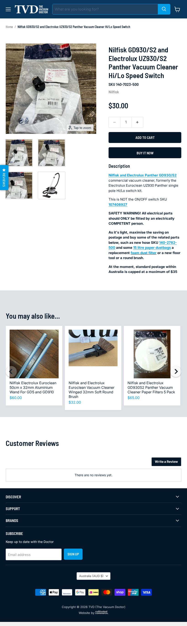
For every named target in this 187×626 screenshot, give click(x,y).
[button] (19, 152)
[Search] (164, 9)
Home (9, 27)
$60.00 (16, 397)
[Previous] (11, 371)
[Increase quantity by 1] (137, 122)
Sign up (73, 554)
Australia (91, 576)
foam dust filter (143, 253)
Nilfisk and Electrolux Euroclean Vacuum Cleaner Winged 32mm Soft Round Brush (91, 390)
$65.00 (133, 397)
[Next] (175, 371)
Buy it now (145, 153)
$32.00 (75, 402)
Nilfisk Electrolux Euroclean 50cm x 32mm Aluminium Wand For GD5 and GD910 (33, 387)
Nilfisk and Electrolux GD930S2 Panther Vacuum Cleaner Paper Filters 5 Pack (151, 387)
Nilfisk (114, 91)
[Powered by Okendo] (26, 463)
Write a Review (166, 461)
